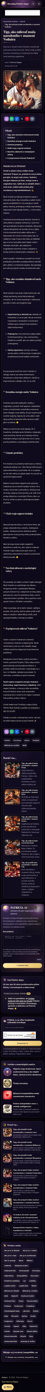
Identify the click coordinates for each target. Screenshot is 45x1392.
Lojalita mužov (10, 1286)
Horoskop (17, 740)
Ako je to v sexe (10, 1256)
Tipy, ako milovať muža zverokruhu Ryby (29, 841)
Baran (21, 1260)
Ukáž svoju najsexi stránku (19, 148)
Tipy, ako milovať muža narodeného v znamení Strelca (29, 818)
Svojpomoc (8, 1321)
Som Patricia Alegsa (15, 980)
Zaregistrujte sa (22, 1043)
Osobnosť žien (9, 1301)
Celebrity (7, 1266)
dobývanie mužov (21, 1266)
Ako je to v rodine (29, 1250)
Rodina (35, 1311)
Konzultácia (8, 931)
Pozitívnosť (18, 1306)
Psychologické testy (12, 1311)
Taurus (29, 1321)
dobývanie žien (10, 1271)
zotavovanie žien (10, 1341)
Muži (24, 745)
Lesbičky (32, 1281)
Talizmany (20, 1321)
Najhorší (14, 1296)
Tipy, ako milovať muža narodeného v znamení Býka (29, 792)
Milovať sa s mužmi (11, 745)
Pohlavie (36, 740)
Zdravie (23, 1336)
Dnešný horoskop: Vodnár (15, 993)
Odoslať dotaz (22, 965)
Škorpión (14, 1316)
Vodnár (22, 21)
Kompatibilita (22, 1276)
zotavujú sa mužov (28, 1341)
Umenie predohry (15, 144)
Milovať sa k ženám (11, 1291)
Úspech (16, 1326)
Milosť (26, 740)
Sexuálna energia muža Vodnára (21, 141)
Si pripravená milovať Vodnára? (21, 158)
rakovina (26, 1311)
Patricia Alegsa (16, 62)
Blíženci (29, 1260)
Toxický (7, 1326)
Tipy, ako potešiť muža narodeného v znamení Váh (29, 864)
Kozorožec (34, 1276)
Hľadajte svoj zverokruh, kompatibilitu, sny (21, 1357)
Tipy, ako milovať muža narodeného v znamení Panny (29, 765)
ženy (31, 1336)
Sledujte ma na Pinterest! (14, 166)
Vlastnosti (33, 1326)
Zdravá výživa (32, 1331)
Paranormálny (32, 1301)
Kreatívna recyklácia (12, 1281)
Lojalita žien (23, 1286)
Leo (24, 1281)
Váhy (24, 1326)
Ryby (6, 1316)
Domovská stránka (10, 21)
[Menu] (39, 3)
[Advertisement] (22, 13)
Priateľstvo (30, 1306)
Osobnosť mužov (27, 1296)
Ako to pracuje (10, 1260)
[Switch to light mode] (33, 3)
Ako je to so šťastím (12, 1250)
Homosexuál (24, 1271)
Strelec (33, 1316)
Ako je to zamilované (28, 1256)
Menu (7, 1387)
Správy (24, 1316)
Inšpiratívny (9, 1276)
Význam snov (18, 1331)
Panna (21, 1301)
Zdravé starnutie (10, 1336)
